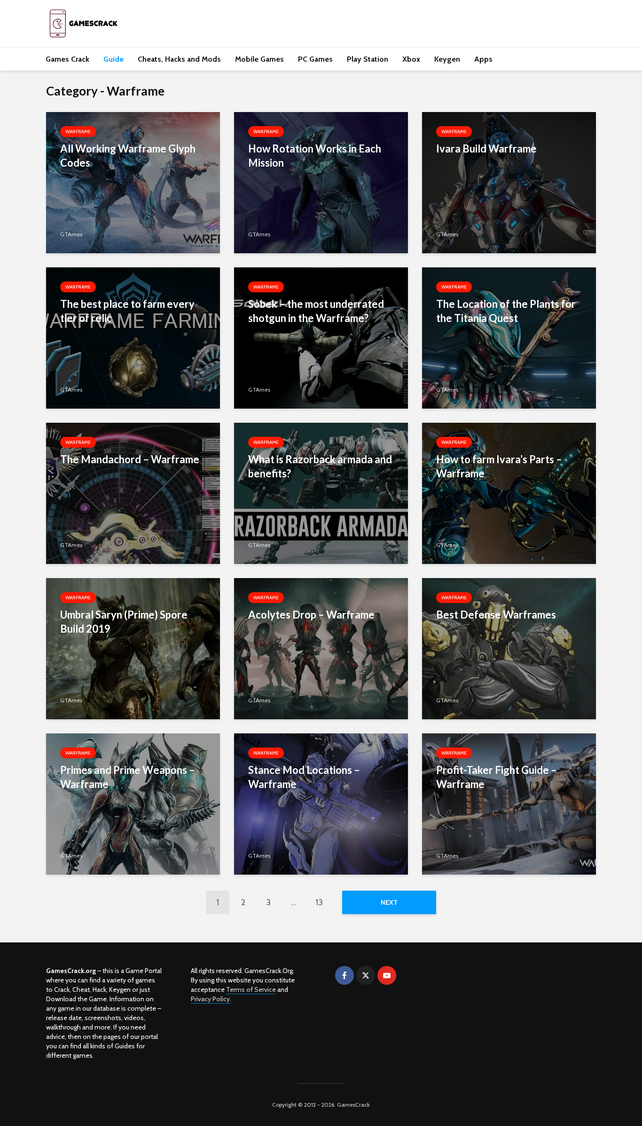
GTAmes (71, 234)
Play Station (367, 59)
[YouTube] (386, 975)
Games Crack (67, 59)
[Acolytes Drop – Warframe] (321, 647)
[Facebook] (344, 975)
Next (389, 902)
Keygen (447, 59)
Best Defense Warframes (496, 614)
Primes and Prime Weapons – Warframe (127, 777)
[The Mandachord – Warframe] (133, 492)
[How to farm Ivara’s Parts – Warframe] (509, 492)
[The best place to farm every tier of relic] (133, 337)
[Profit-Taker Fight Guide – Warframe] (509, 803)
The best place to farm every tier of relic (127, 311)
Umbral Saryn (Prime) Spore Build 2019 (124, 621)
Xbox (411, 59)
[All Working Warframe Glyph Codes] (133, 181)
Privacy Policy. (211, 999)
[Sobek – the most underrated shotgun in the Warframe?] (321, 337)
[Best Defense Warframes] (509, 647)
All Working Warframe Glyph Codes (128, 155)
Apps (483, 59)
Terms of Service (251, 989)
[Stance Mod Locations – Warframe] (321, 803)
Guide (113, 59)
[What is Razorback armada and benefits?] (321, 492)
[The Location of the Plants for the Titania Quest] (509, 337)
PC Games (315, 59)
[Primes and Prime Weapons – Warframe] (133, 803)
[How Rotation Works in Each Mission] (321, 181)
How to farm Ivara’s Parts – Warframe (499, 466)
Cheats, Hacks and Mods (179, 59)
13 (319, 902)
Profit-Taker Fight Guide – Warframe (496, 777)
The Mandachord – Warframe (129, 459)
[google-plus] (408, 975)
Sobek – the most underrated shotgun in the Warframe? (316, 311)
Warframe (78, 132)
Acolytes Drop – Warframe (311, 614)
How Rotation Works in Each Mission (314, 155)
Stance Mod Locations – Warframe (304, 777)
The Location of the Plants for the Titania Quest (506, 311)
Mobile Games (259, 59)
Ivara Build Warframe (486, 148)
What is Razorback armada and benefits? (320, 466)
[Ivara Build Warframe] (509, 181)
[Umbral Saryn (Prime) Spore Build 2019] (133, 647)
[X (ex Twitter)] (365, 975)
